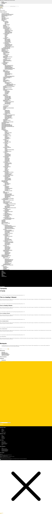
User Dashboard (2, 286)
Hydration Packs (7, 43)
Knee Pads (6, 141)
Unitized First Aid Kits (8, 42)
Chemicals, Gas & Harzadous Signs (10, 114)
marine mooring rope (8, 58)
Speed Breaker (5, 119)
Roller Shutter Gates (8, 209)
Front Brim (6, 168)
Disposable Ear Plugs (8, 135)
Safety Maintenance (4, 181)
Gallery (3, 274)
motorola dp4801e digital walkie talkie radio (8, 126)
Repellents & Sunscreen (6, 47)
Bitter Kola (3, 16)
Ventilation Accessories (6, 264)
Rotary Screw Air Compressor (9, 227)
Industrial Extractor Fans (8, 261)
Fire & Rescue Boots (8, 154)
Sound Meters (7, 138)
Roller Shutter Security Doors (7, 60)
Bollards (6, 212)
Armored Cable (5, 63)
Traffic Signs (6, 197)
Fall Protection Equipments (7, 147)
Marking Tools (7, 238)
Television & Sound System (9, 85)
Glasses (6, 144)
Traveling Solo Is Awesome (5, 354)
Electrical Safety (5, 182)
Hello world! (3, 352)
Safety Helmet (7, 169)
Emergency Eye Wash (6, 28)
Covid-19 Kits (4, 17)
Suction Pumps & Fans (8, 263)
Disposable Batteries (8, 66)
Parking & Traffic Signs (8, 117)
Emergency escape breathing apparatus (8, 86)
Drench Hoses (7, 29)
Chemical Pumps (7, 111)
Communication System (6, 71)
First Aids (3, 20)
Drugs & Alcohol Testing (6, 27)
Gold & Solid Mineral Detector (7, 87)
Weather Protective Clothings (9, 175)
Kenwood (7, 204)
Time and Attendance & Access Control (10, 207)
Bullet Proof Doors (7, 206)
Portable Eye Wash (7, 31)
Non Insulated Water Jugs (8, 44)
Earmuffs (6, 136)
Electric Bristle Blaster (6, 52)
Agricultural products (4, 15)
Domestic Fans (7, 258)
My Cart (3, 1)
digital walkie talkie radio (5, 18)
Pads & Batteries (7, 24)
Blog (2, 282)
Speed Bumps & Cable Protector (9, 195)
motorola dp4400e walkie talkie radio (7, 125)
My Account (3, 437)
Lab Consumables (7, 91)
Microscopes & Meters (8, 239)
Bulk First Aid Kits (7, 39)
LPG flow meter (7, 237)
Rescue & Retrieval (7, 134)
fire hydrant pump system (8, 190)
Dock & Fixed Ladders (8, 98)
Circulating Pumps (7, 112)
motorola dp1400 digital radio (6, 124)
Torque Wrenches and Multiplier (7, 250)
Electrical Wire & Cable (6, 80)
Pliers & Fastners (7, 231)
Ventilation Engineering (5, 256)
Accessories (6, 157)
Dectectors (4, 78)
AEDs (5, 23)
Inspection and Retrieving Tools (9, 230)
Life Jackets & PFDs (8, 102)
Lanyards (6, 150)
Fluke (4, 191)
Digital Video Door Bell (8, 82)
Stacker (4, 61)
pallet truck (3, 128)
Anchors (6, 148)
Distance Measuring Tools (8, 236)
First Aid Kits (5, 38)
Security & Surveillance (5, 199)
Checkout (3, 436)
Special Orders (4, 273)
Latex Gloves (7, 165)
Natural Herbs (4, 127)
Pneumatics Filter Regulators (9, 241)
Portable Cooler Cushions (8, 45)
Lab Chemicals (7, 90)
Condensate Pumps (7, 113)
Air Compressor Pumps (8, 225)
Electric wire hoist (4, 19)
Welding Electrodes (7, 252)
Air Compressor (5, 224)
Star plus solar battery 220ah (6, 223)
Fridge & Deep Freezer (5, 49)
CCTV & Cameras (7, 216)
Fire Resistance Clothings (8, 173)
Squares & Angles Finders (8, 240)
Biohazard (4, 25)
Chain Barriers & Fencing (8, 193)
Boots (6, 152)
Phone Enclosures (7, 74)
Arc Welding (5, 266)
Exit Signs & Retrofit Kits (8, 115)
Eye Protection (5, 142)
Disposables (7, 172)
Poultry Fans (6, 262)
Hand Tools (4, 229)
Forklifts (4, 53)
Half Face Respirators (8, 179)
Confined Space (5, 130)
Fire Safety (4, 185)
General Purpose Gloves (8, 163)
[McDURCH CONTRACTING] (1, 4)
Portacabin (6, 55)
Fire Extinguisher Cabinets (8, 188)
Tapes (6, 36)
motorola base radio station (10, 205)
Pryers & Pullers (7, 232)
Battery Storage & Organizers (9, 65)
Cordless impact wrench (6, 77)
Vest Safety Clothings (8, 174)
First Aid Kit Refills (7, 41)
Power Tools (5, 245)
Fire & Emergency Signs (8, 116)
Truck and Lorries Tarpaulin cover (6, 255)
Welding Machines (5, 62)
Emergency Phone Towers (8, 73)
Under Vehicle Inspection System (9, 218)
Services (3, 430)
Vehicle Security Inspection (7, 217)
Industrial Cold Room (6, 54)
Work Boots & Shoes (8, 155)
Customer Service (4, 2)
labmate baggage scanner (5, 122)
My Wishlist (3, 3)
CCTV (4, 200)
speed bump (3, 221)
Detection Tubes (7, 159)
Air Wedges (6, 235)
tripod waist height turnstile (5, 254)
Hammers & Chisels (8, 247)
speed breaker (4, 220)
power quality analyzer (5, 180)
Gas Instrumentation (6, 156)
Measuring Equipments (6, 234)
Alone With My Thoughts (5, 353)
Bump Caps (6, 167)
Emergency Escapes (8, 178)
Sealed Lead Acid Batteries (9, 69)
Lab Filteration (7, 92)
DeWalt (4, 79)
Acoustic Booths (7, 72)
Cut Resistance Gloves (8, 162)
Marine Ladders (7, 99)
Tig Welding (5, 268)
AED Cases (6, 22)
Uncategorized (4, 360)
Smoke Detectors (7, 161)
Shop (2, 444)
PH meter (4, 108)
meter (4, 104)
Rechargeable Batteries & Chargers (10, 68)
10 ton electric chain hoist (5, 13)
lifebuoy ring (5, 94)
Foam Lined (6, 143)
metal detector (4, 123)
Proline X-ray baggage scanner (7, 202)
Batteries (4, 64)
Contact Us (3, 275)
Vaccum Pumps (7, 244)
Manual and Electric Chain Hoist (7, 56)
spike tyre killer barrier (5, 222)
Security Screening (6, 210)
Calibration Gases (7, 158)
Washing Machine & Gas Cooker (11, 84)
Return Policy (3, 441)
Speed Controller (7, 243)
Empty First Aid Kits (8, 40)
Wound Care (6, 37)
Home (2, 279)
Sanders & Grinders (7, 248)
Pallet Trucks (5, 59)
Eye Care (6, 35)
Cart (2, 435)
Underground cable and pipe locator (8, 121)
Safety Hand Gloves (8, 183)
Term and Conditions (4, 443)
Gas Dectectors (7, 160)
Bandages (6, 34)
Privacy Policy (4, 442)
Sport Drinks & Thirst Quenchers (9, 46)
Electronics (4, 81)
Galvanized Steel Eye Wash (9, 30)
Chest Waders (7, 153)
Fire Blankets (7, 187)
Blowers (6, 131)
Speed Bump (7, 118)
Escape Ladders (7, 186)
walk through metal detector (7, 219)
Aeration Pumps (7, 110)
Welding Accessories (6, 269)
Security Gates (5, 208)
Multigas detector (5, 106)
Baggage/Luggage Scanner (9, 211)
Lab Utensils (6, 93)
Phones (6, 75)
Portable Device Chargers (8, 67)
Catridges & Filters (7, 176)
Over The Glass (7, 146)
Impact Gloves (7, 164)
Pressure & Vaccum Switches (9, 242)
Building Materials (5, 70)
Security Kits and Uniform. (8, 214)
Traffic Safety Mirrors (8, 196)
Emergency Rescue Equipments (9, 101)
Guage (4, 88)
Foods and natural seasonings (6, 48)
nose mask (4, 107)
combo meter (7, 105)
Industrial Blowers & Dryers (9, 260)
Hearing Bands (7, 137)
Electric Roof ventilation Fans (9, 259)
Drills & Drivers (7, 246)
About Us (3, 271)
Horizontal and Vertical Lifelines (9, 149)
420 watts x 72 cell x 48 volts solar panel (7, 14)
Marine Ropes (5, 57)
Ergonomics (5, 139)
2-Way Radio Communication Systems (10, 203)
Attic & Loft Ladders (8, 96)
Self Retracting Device (8, 151)
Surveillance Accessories (6, 213)
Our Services (3, 272)
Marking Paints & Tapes (8, 194)
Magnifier (6, 145)
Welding (3, 265)
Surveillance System (6, 215)
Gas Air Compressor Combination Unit (10, 226)
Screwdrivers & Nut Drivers (9, 233)
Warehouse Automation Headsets (9, 76)
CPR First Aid (5, 26)
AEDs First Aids (5, 21)
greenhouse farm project (5, 50)
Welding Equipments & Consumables (8, 198)
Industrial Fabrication (5, 51)
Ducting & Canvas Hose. (6, 257)
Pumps (4, 109)
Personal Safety (4, 129)
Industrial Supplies (4, 448)
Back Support (7, 140)
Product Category (4, 276)
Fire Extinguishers (7, 189)
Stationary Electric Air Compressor (10, 228)
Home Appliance (7, 83)
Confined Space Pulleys (8, 132)
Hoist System (7, 133)
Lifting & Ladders (5, 95)
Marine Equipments (7, 103)
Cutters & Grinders (5, 267)
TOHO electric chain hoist (6, 120)
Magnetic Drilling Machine (7, 100)
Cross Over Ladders (8, 97)
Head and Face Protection (7, 166)
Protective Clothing (6, 171)
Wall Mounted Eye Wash (8, 32)
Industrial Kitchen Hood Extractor (8, 89)
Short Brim (6, 170)
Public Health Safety (6, 192)
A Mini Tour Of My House (5, 355)
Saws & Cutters (7, 249)
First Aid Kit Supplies (6, 33)
